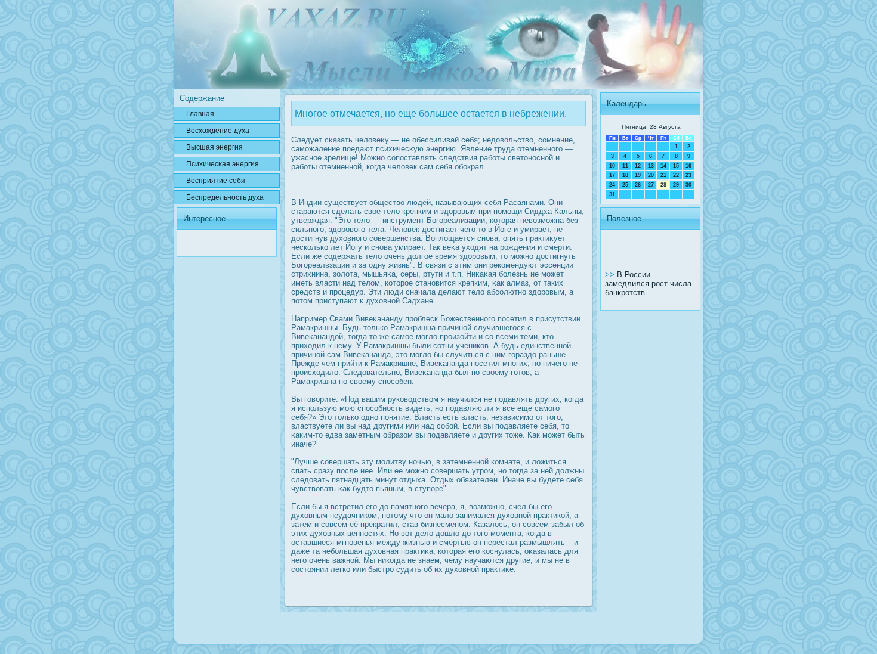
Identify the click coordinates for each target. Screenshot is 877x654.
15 (676, 166)
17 (612, 175)
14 (663, 166)
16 (688, 166)
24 (612, 185)
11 (625, 166)
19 (638, 175)
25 (625, 185)
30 (688, 185)
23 (688, 175)
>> (611, 274)
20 (651, 175)
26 (638, 185)
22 (676, 175)
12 (638, 166)
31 (612, 194)
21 (663, 175)
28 (663, 185)
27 (651, 185)
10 (612, 166)
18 (625, 175)
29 (676, 185)
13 (651, 166)
